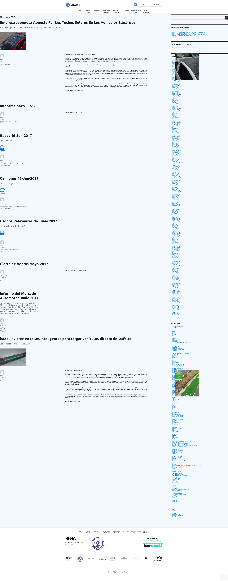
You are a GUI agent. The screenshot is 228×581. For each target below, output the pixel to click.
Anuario (174, 330)
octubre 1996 (175, 309)
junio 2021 (175, 128)
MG (173, 429)
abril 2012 (175, 255)
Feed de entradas (177, 514)
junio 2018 (175, 169)
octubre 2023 (175, 95)
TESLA (174, 486)
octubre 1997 (175, 308)
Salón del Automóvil (177, 470)
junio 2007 (175, 287)
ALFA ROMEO (175, 327)
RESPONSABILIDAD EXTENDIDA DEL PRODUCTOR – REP (187, 465)
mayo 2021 (175, 129)
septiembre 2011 (176, 261)
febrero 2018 (175, 174)
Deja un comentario (5, 64)
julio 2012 (174, 252)
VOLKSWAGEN (176, 490)
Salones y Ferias (176, 471)
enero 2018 (175, 175)
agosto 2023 (175, 98)
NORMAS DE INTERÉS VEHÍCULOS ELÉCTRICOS (184, 445)
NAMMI (174, 435)
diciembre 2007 (176, 285)
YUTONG (174, 496)
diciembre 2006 (176, 289)
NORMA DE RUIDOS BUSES (179, 440)
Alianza (174, 328)
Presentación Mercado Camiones (18, 206)
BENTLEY (174, 334)
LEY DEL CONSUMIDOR (178, 415)
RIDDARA (174, 468)
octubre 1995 (175, 311)
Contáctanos (155, 4)
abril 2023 (175, 102)
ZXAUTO (174, 501)
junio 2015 (175, 211)
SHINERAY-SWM (176, 478)
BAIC (173, 333)
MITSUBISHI (175, 433)
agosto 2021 (175, 125)
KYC (173, 409)
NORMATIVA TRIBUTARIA (179, 446)
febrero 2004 (175, 296)
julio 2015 (174, 210)
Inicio (79, 10)
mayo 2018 (175, 171)
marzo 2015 (175, 215)
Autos (174, 332)
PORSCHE (175, 459)
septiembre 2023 (176, 96)
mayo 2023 (175, 101)
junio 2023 (175, 100)
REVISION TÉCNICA (177, 467)
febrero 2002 (175, 301)
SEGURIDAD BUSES (177, 473)
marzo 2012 (175, 256)
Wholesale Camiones (177, 493)
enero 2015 (175, 217)
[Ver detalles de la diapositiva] (70, 559)
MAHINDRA (175, 421)
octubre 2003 (175, 297)
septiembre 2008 (176, 283)
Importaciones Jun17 (18, 106)
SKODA (174, 480)
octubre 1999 (175, 306)
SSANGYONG (175, 482)
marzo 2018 (175, 173)
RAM (173, 463)
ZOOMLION (175, 500)
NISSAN (174, 438)
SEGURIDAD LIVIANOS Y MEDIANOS (181, 475)
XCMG (174, 495)
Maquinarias (175, 422)
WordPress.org (176, 516)
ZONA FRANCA (176, 499)
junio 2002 (175, 300)
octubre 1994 (175, 312)
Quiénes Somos (88, 11)
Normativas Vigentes (116, 11)
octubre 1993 (175, 314)
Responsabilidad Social (136, 11)
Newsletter (175, 437)
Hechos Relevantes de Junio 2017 (28, 221)
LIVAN (174, 418)
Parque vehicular (176, 457)
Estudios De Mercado (5, 121)
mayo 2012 (175, 254)
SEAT (173, 472)
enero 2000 (175, 305)
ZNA (173, 497)
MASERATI (175, 424)
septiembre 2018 (176, 166)
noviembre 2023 (176, 94)
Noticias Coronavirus (177, 450)
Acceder (174, 513)
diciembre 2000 (176, 302)
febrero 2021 (175, 132)
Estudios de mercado (106, 11)
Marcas (174, 423)
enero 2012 (175, 258)
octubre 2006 (175, 290)
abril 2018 (175, 172)
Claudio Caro (3, 275)
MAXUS (174, 426)
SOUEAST (175, 481)
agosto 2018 (175, 167)
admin (1, 59)
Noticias (96, 10)
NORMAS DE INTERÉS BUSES (180, 443)
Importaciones (15, 121)
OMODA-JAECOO (177, 452)
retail (173, 466)
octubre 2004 (175, 293)
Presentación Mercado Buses (17, 163)
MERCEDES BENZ (176, 428)
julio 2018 (174, 168)
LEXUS (174, 413)
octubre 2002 (175, 299)
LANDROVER (175, 412)
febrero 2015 (175, 216)
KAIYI (173, 406)
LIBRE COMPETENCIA (177, 416)
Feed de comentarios (177, 515)
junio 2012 (175, 253)
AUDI (173, 331)
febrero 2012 (175, 257)
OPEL (173, 453)
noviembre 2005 (176, 291)
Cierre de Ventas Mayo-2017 (24, 264)
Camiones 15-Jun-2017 (19, 178)
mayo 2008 (175, 284)
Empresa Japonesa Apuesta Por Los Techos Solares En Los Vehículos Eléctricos (67, 22)
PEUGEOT (175, 458)
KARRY (174, 407)
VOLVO (174, 492)
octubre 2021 (175, 123)
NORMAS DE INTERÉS (178, 442)
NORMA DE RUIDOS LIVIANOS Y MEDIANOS (183, 441)
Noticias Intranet (176, 451)
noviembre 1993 (176, 313)
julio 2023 (174, 99)
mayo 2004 (175, 294)
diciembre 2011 (176, 260)
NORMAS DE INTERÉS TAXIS (179, 444)
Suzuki (174, 485)
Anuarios (126, 10)
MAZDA (174, 427)
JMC (173, 405)
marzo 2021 (175, 131)
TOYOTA (174, 487)
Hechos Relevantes (5, 163)
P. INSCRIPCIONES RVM (178, 455)
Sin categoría (175, 479)
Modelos (174, 434)
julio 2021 (174, 127)
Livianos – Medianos (177, 419)
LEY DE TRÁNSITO (177, 414)
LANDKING (175, 411)
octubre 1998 (175, 307)
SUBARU (174, 484)
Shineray (174, 477)
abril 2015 (175, 213)
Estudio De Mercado (3, 328)
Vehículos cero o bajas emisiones (180, 489)
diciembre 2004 (176, 292)
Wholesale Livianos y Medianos (20, 279)
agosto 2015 (175, 209)
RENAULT (174, 464)
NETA (173, 436)
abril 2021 (175, 130)
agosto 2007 (175, 286)
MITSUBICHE (175, 431)
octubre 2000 (175, 304)
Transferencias (176, 488)
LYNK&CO (174, 420)
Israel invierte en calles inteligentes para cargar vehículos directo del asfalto (65, 339)
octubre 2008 (175, 282)
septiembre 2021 (176, 124)
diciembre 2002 (176, 298)
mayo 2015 (175, 212)
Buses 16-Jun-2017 (16, 136)
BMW (173, 335)
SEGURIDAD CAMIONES (178, 474)
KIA (173, 408)
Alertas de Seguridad (146, 11)
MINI (173, 430)
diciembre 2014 (176, 218)
